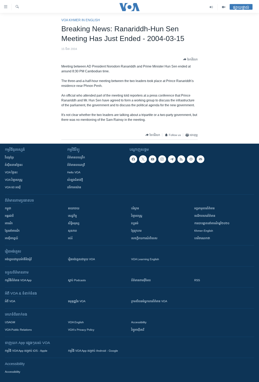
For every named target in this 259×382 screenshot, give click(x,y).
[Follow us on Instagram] (162, 159)
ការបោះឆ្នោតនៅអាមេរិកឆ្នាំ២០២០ (211, 223)
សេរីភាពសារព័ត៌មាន (204, 215)
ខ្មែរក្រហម (136, 230)
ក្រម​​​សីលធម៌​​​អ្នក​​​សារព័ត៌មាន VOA (149, 301)
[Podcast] (191, 159)
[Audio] (211, 7)
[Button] (190, 59)
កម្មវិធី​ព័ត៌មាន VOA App (18, 280)
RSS (197, 280)
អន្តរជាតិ (9, 215)
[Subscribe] (200, 159)
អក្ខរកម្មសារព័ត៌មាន (204, 208)
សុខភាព (72, 230)
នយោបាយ (73, 208)
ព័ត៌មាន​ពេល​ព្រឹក (76, 157)
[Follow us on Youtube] (152, 159)
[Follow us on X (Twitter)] (143, 159)
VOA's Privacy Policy (81, 329)
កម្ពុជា (8, 208)
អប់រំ (70, 238)
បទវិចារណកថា (202, 238)
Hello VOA (73, 172)
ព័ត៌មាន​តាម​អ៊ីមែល (141, 280)
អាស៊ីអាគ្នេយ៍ (11, 238)
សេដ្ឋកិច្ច (72, 215)
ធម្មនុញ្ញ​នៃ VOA (76, 301)
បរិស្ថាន (135, 208)
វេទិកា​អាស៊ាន (74, 187)
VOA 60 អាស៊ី (13, 187)
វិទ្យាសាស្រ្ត (136, 215)
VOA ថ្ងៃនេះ (11, 172)
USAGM (10, 322)
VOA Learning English (145, 259)
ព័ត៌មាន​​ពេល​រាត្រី (76, 164)
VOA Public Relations (18, 329)
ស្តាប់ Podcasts (77, 280)
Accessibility (138, 322)
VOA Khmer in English (80, 20)
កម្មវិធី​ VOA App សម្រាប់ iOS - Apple (26, 350)
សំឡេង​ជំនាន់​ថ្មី (75, 179)
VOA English (76, 322)
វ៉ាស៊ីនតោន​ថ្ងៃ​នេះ (14, 164)
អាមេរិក (9, 223)
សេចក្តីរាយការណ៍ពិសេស (144, 238)
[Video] (224, 7)
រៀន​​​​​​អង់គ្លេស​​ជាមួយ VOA (81, 259)
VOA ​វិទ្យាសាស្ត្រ (13, 179)
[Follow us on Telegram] (172, 159)
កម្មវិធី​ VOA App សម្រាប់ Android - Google (93, 350)
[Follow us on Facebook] (133, 159)
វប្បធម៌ (134, 223)
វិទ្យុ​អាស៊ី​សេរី (137, 329)
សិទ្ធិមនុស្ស (73, 223)
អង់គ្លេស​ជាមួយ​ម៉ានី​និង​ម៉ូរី (18, 259)
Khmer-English (203, 230)
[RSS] (181, 159)
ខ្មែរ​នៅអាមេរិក (12, 230)
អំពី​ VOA (10, 301)
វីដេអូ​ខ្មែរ (9, 157)
